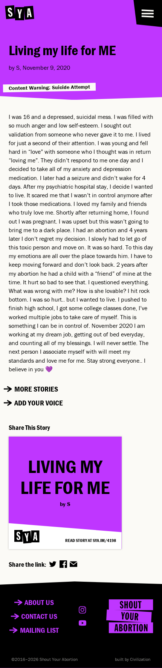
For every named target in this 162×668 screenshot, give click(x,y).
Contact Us (39, 616)
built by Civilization (133, 659)
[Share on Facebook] (63, 564)
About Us (39, 602)
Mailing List (39, 630)
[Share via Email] (73, 564)
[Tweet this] (53, 564)
